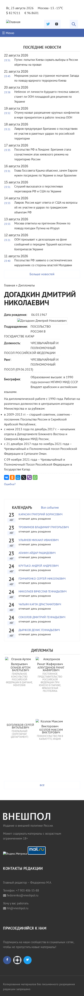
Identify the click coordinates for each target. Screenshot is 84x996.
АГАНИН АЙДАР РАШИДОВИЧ (37, 553)
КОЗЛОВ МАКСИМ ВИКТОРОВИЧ (51, 731)
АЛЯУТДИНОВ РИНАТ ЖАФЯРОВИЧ (51, 669)
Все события (50, 508)
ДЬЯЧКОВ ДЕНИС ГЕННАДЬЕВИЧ (39, 630)
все (42, 785)
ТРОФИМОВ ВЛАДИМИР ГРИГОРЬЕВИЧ (44, 527)
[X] (23, 477)
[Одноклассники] (12, 477)
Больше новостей (42, 274)
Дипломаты (26, 286)
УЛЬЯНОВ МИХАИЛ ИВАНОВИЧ (39, 540)
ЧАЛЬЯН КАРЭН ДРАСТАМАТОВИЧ (40, 604)
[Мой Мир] (17, 477)
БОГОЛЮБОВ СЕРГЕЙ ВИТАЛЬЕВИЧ (21, 726)
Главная (9, 286)
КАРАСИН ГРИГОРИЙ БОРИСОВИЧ (40, 514)
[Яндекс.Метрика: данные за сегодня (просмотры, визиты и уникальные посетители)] (15, 854)
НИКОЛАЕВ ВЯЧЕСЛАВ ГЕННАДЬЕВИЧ (42, 591)
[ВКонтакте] (6, 477)
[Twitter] (48, 24)
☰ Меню (8, 33)
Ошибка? (9, 484)
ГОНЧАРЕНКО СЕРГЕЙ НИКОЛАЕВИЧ (42, 579)
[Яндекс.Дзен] (56, 24)
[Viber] (29, 477)
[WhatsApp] (35, 477)
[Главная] (13, 22)
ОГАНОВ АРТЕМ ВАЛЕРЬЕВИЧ (21, 669)
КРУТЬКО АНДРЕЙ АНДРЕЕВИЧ (39, 566)
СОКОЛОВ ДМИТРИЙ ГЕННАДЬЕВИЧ (42, 617)
